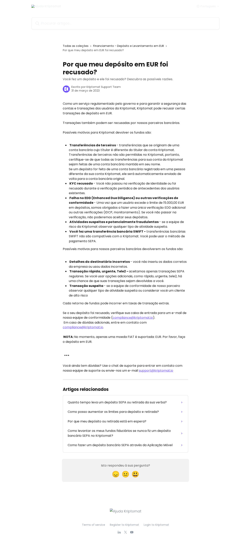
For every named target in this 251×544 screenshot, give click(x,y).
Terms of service (93, 525)
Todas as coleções (75, 46)
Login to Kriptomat (156, 525)
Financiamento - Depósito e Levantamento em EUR (128, 46)
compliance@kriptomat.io (133, 317)
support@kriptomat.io (156, 370)
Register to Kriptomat (124, 525)
